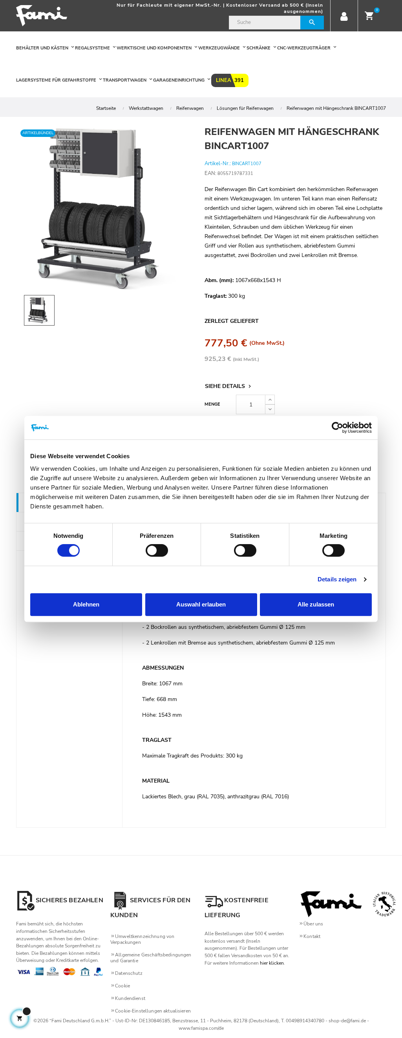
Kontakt (311, 936)
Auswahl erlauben (201, 604)
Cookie (122, 986)
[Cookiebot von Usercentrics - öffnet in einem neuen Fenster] (337, 427)
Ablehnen (86, 604)
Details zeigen (337, 579)
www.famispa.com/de (201, 1028)
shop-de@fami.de (347, 1021)
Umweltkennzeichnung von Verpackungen (142, 939)
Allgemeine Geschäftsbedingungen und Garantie (150, 958)
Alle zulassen (316, 604)
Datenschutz (129, 973)
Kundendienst (130, 998)
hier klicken (272, 963)
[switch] (157, 550)
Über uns (313, 924)
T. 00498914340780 (302, 1021)
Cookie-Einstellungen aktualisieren (153, 1011)
